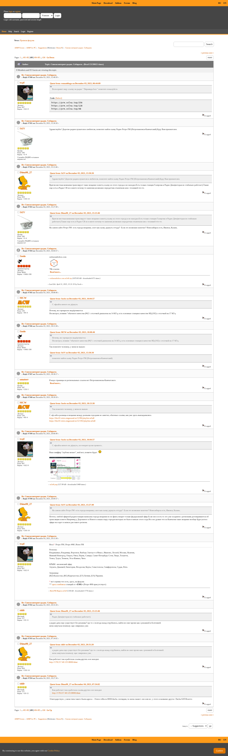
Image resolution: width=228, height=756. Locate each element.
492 (27, 57)
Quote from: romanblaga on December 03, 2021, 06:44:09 (75, 83)
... (22, 57)
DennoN (59, 48)
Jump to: (185, 726)
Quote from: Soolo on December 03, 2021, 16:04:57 (72, 298)
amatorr (24, 379)
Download (108, 3)
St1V (22, 128)
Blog (134, 3)
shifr (22, 610)
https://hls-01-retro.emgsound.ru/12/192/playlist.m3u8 (72, 421)
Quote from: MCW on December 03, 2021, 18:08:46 (72, 332)
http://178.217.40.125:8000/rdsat (63, 662)
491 (24, 57)
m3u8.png (53, 484)
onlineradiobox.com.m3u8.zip (61, 278)
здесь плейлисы (58, 584)
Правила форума (27, 40)
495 (38, 57)
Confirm (219, 751)
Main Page (96, 3)
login (11, 11)
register (17, 11)
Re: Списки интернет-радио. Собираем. (39, 75)
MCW (23, 298)
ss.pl (22, 82)
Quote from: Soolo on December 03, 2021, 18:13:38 (72, 403)
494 (35, 57)
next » (211, 53)
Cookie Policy (54, 750)
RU (219, 3)
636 (43, 57)
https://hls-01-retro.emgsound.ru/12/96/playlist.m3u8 (71, 418)
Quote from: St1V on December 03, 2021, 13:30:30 (72, 173)
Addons (118, 3)
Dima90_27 (26, 172)
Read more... (55, 272)
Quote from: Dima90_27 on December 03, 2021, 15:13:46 (75, 213)
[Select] (59, 98)
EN (225, 3)
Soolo (23, 256)
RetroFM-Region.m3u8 (58, 591)
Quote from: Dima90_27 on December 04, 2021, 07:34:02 (75, 684)
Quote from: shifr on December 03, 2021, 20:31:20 (72, 644)
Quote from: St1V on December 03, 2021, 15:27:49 (72, 505)
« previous (205, 53)
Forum (127, 3)
